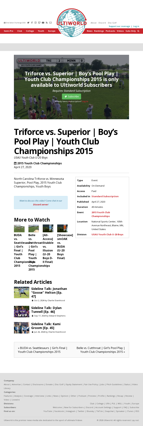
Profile (101, 396)
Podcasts (110, 31)
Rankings (99, 31)
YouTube (47, 411)
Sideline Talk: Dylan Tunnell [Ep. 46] (46, 310)
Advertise (16, 384)
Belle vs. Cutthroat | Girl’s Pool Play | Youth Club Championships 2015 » (101, 350)
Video (6, 399)
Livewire (16, 399)
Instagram (70, 411)
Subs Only (131, 31)
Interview (39, 396)
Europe (51, 31)
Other (73, 396)
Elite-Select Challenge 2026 (15, 23)
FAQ (125, 407)
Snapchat (109, 411)
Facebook (59, 411)
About (93, 22)
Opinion (64, 396)
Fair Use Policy (91, 384)
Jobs (102, 384)
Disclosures (38, 384)
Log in (136, 26)
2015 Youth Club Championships (39, 163)
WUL (120, 403)
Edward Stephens (57, 315)
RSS (137, 411)
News (89, 31)
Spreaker (120, 411)
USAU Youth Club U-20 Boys (31, 157)
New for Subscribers (74, 407)
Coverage (28, 396)
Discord (102, 22)
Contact (26, 384)
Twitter (81, 411)
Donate (49, 384)
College (30, 31)
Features (8, 396)
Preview (92, 396)
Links (48, 396)
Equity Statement (74, 384)
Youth (41, 31)
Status (127, 384)
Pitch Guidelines (114, 384)
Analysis (18, 396)
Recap (120, 396)
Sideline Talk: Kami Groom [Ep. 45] (46, 326)
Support (117, 407)
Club (19, 31)
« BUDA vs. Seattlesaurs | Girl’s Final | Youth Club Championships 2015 (42, 350)
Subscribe (134, 407)
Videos (120, 31)
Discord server (40, 204)
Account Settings (103, 407)
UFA (108, 403)
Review (128, 396)
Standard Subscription (105, 196)
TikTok (99, 411)
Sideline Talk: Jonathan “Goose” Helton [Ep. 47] (49, 292)
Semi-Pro (8, 31)
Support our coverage (119, 26)
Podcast (82, 396)
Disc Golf (112, 22)
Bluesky (90, 411)
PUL (113, 403)
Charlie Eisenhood (56, 300)
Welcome (57, 407)
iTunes (130, 411)
